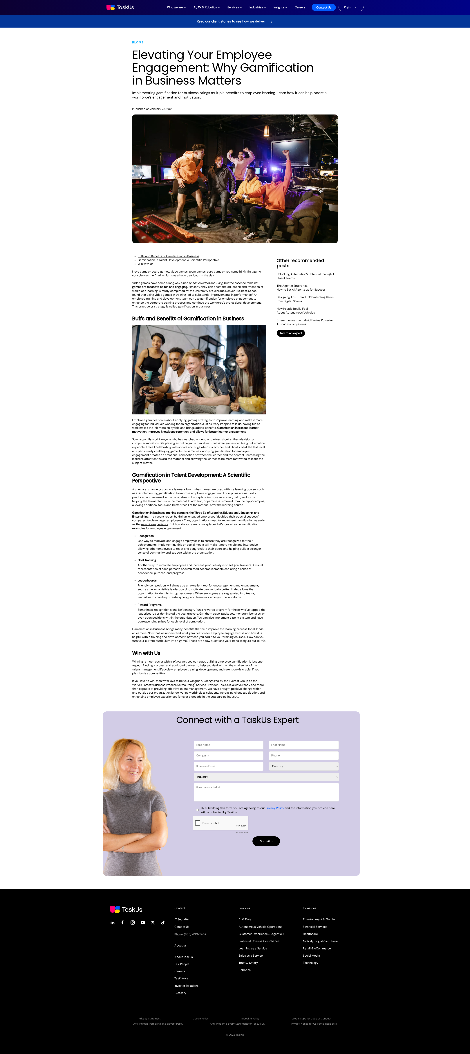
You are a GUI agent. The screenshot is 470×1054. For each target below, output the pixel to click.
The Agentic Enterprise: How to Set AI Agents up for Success (301, 287)
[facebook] (122, 922)
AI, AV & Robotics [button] (205, 7)
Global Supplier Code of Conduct (311, 1018)
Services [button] (233, 7)
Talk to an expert (291, 333)
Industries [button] (256, 7)
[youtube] (142, 922)
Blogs (138, 42)
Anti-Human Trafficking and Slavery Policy (158, 1023)
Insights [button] (279, 7)
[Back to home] (120, 7)
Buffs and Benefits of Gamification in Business (168, 256)
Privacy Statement (149, 1018)
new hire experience (154, 524)
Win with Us (145, 264)
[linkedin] (112, 922)
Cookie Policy (201, 1018)
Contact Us (323, 7)
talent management (193, 689)
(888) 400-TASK (195, 934)
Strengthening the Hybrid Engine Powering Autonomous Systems (305, 322)
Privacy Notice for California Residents (314, 1023)
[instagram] (132, 922)
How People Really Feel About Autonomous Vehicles (296, 310)
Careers (300, 7)
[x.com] (153, 922)
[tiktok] (163, 922)
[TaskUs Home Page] (126, 909)
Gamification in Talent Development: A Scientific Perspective (178, 260)
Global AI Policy (250, 1018)
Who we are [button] (175, 7)
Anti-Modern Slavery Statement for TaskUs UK (237, 1023)
